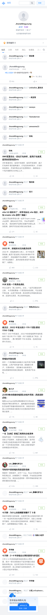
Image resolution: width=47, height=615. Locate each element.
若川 (31, 192)
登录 (39, 3)
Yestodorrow (34, 117)
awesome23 (34, 126)
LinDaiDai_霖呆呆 (36, 88)
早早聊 (11, 242)
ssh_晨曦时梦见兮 (16, 464)
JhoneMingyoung (16, 56)
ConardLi (12, 428)
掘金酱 (31, 56)
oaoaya (32, 107)
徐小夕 (11, 389)
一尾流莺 (32, 97)
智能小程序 (39, 535)
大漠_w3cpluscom (36, 590)
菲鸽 (31, 136)
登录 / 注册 (23, 608)
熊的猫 (31, 182)
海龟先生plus (14, 278)
